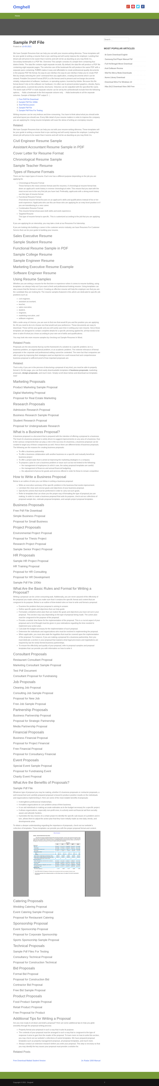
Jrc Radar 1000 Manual (90, 1061)
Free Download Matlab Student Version (29, 1061)
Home (17, 16)
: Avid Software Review (113, 68)
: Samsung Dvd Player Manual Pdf (118, 59)
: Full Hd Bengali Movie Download (118, 64)
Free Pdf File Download (28, 99)
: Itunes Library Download (114, 77)
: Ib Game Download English (116, 55)
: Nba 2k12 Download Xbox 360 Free (119, 87)
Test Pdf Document (26, 105)
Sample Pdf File (25, 108)
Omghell (21, 7)
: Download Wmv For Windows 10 (118, 82)
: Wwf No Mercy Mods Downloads (118, 73)
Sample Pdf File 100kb (28, 102)
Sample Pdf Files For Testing (31, 110)
